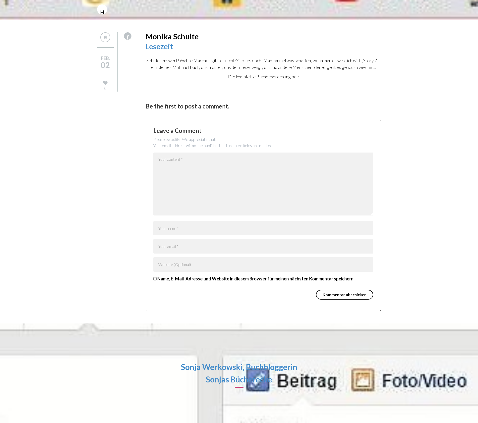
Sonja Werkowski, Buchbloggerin (239, 367)
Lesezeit (159, 46)
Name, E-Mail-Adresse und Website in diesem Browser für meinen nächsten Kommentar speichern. (256, 278)
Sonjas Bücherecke (239, 379)
